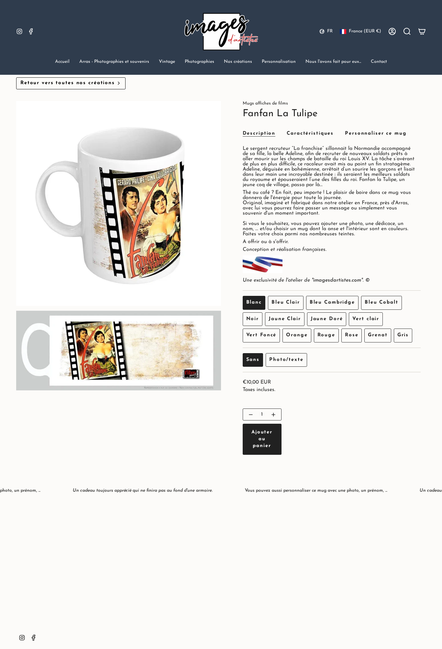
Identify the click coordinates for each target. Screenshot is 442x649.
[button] (114, 62)
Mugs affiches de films (265, 103)
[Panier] (421, 31)
